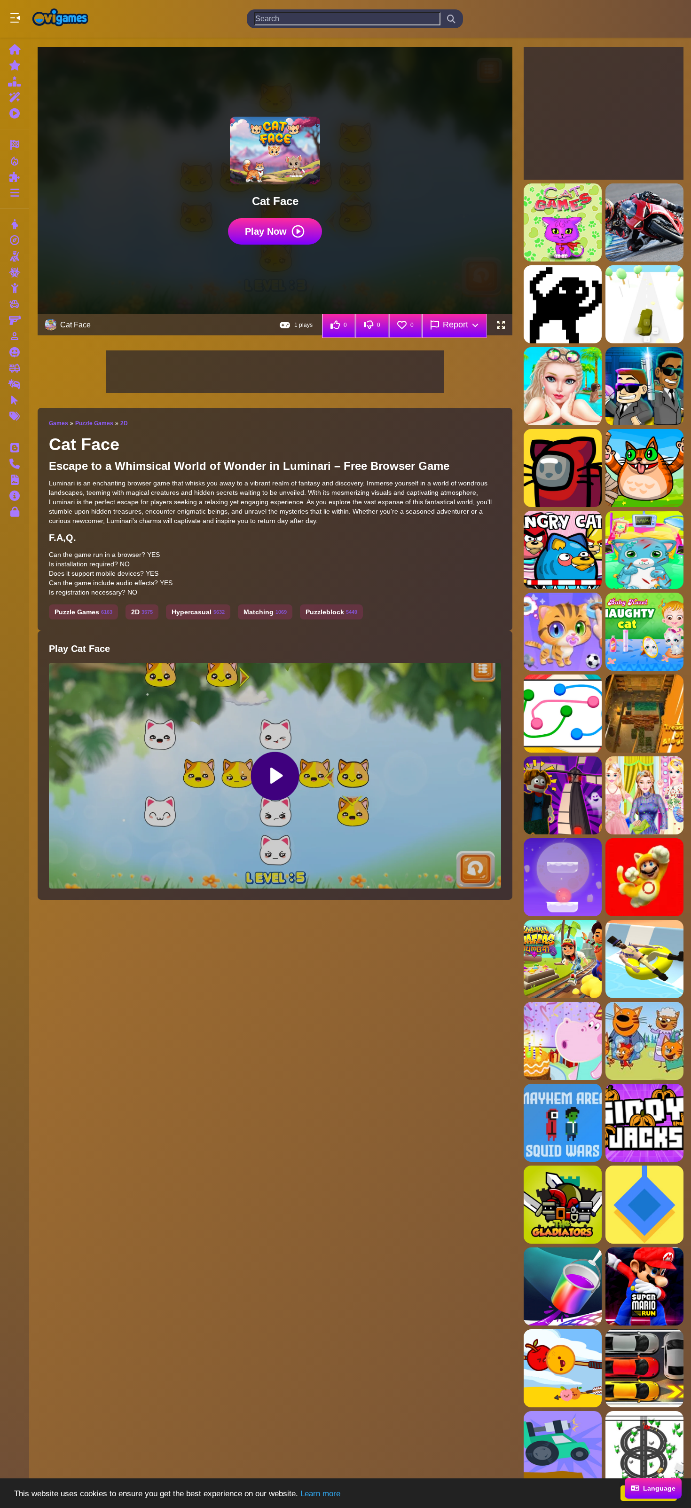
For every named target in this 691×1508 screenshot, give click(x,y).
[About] (14, 496)
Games (58, 423)
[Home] (14, 49)
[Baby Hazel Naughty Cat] (644, 632)
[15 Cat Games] (563, 222)
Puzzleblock (331, 612)
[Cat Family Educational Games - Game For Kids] (644, 1041)
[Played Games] (14, 113)
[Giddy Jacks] (644, 1123)
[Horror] (14, 352)
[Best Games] (14, 81)
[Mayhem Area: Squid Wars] (563, 1123)
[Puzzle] (14, 177)
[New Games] (14, 65)
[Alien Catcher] (644, 386)
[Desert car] (563, 1450)
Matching (265, 612)
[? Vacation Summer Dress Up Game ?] (563, 386)
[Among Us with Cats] (563, 468)
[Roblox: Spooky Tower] (563, 795)
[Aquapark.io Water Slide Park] (644, 959)
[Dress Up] (14, 224)
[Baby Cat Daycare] (563, 632)
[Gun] (14, 320)
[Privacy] (14, 512)
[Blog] (14, 448)
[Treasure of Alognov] (644, 714)
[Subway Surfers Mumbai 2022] (563, 959)
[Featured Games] (14, 97)
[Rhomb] (644, 1205)
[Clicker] (14, 400)
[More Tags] (14, 416)
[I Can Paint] (563, 1286)
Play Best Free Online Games (60, 19)
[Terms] (14, 480)
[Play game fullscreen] (500, 325)
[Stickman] (14, 288)
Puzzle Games (94, 423)
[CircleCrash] (644, 1450)
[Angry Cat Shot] (644, 468)
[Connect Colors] (563, 714)
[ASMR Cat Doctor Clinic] (644, 550)
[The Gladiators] (563, 1205)
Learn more (320, 1493)
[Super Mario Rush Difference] (644, 877)
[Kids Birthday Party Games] (563, 1041)
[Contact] (14, 464)
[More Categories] (14, 193)
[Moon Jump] (563, 877)
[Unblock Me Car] (644, 1368)
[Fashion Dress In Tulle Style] (644, 795)
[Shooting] (14, 256)
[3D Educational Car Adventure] (644, 304)
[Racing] (14, 145)
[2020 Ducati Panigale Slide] (644, 222)
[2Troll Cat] (563, 304)
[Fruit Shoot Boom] (563, 1368)
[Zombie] (14, 272)
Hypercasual (198, 612)
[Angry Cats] (563, 550)
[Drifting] (14, 384)
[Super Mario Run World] (644, 1286)
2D (124, 423)
